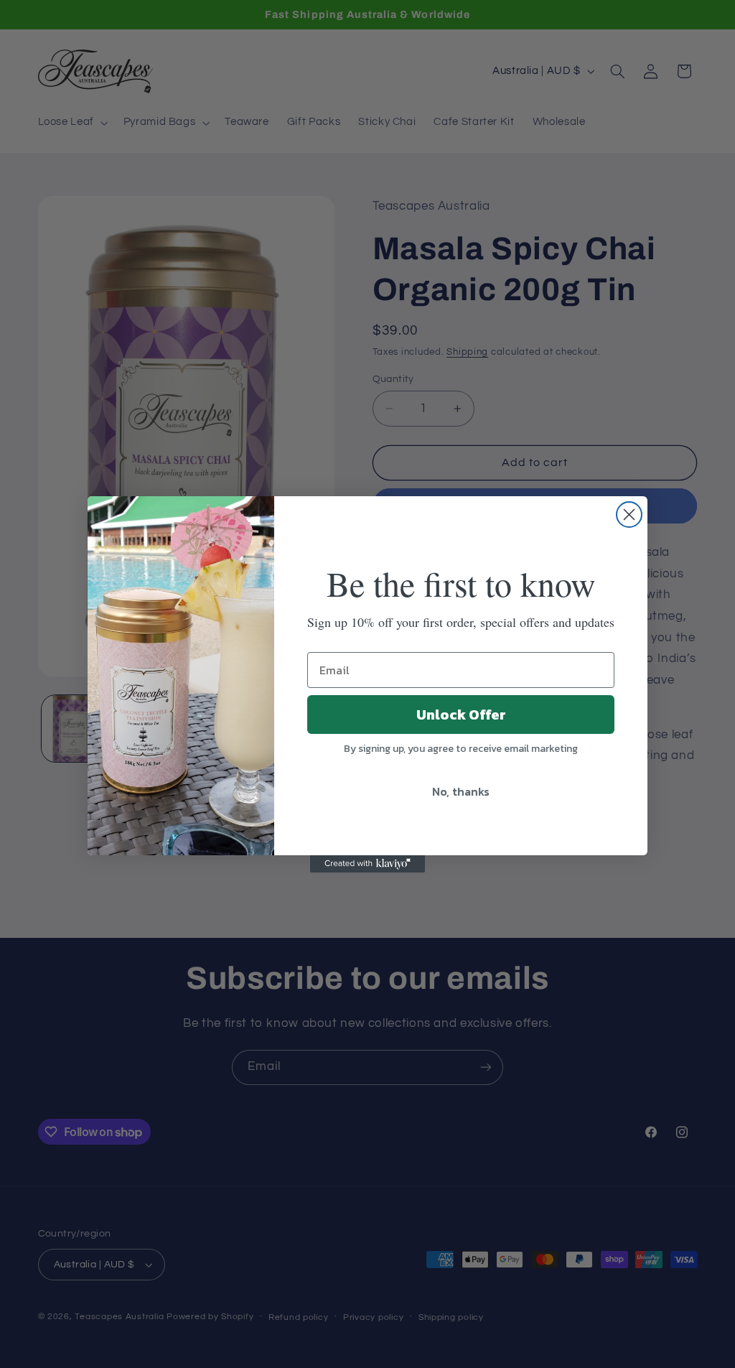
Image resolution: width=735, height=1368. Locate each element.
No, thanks (461, 791)
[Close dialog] (629, 514)
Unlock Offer (461, 714)
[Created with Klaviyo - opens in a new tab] (367, 864)
